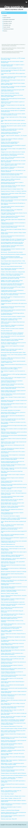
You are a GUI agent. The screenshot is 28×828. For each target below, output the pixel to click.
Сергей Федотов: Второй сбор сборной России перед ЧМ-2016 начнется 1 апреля (13, 307)
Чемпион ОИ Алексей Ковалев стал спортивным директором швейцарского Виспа (11, 381)
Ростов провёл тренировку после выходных (10, 410)
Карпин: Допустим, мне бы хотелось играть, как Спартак (13, 123)
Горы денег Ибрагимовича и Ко (8, 544)
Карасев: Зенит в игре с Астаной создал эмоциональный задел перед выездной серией (13, 442)
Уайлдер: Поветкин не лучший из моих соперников (12, 328)
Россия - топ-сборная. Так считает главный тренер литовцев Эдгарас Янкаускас (12, 525)
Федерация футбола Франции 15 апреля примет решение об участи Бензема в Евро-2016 (12, 174)
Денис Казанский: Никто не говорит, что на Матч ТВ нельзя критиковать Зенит (12, 710)
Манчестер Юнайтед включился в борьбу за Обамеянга (13, 254)
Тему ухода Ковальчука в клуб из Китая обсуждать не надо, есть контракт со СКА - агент (13, 614)
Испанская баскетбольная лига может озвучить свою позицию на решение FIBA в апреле (13, 226)
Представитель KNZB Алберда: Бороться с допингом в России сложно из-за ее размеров (13, 413)
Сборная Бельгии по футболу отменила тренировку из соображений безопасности (13, 223)
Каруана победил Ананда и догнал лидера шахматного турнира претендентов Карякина (13, 391)
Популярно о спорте (7, 23)
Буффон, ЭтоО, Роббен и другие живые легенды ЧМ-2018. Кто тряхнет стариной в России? (12, 281)
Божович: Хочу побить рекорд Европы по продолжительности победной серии (10, 143)
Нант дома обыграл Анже (6, 330)
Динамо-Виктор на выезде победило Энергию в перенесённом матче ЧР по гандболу (11, 368)
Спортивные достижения (8, 28)
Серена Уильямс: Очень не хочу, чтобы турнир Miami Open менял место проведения (13, 562)
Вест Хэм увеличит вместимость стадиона (10, 515)
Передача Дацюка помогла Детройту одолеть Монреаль (13, 773)
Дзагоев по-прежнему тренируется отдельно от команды (13, 571)
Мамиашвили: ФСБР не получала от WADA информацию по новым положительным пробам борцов (13, 519)
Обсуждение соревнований (8, 19)
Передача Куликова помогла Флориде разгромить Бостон (14, 775)
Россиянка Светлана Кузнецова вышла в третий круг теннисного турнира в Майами (12, 770)
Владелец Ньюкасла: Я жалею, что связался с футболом (13, 191)
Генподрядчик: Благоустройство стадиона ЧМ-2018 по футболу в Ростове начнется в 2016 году (13, 278)
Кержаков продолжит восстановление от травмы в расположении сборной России (12, 183)
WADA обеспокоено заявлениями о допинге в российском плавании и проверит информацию (14, 432)
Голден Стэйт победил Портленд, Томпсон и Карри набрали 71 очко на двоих (13, 48)
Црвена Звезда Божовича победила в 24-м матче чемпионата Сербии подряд (12, 96)
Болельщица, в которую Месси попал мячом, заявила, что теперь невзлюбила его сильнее (13, 114)
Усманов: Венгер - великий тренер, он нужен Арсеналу (13, 656)
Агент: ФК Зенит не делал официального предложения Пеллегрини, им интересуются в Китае (13, 294)
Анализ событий (6, 27)
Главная (5, 15)
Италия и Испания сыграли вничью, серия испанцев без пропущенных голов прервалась (13, 741)
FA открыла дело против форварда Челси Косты (11, 68)
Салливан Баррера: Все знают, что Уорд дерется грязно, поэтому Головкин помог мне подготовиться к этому (13, 240)
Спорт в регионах (6, 17)
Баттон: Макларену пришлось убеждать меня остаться (13, 796)
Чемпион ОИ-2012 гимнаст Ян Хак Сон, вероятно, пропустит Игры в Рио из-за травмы (12, 500)
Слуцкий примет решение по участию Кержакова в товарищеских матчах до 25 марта (12, 291)
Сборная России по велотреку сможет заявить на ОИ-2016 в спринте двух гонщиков (12, 350)
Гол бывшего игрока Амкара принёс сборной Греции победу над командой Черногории (12, 707)
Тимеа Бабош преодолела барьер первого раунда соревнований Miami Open (12, 497)
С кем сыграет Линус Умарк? (7, 793)
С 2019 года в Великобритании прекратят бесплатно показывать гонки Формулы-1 (12, 449)
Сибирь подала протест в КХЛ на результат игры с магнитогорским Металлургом (12, 654)
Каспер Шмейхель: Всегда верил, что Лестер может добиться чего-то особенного (12, 168)
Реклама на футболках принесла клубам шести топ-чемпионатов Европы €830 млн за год (12, 462)
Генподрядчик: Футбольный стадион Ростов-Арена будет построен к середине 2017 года (13, 77)
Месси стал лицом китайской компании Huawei (11, 266)
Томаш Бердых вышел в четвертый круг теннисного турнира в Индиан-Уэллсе (12, 644)
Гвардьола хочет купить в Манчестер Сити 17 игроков (13, 151)
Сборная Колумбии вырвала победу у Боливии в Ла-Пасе (14, 728)
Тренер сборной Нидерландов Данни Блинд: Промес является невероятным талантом (13, 388)
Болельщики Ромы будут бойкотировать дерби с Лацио (13, 352)
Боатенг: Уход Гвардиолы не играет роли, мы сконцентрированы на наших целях (11, 791)
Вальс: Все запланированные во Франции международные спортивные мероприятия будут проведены (12, 257)
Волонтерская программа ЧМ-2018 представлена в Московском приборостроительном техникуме (12, 284)
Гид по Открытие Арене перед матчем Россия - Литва (13, 260)
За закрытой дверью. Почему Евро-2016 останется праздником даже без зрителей (12, 246)
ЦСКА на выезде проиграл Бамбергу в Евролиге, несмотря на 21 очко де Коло (12, 744)
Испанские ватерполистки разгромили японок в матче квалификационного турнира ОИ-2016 (13, 197)
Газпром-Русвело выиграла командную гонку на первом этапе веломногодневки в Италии (13, 676)
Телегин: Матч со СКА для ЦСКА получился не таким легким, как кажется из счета (13, 158)
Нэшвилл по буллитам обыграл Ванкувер (10, 810)
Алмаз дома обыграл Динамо (7, 698)
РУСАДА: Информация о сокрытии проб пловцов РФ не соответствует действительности (13, 559)
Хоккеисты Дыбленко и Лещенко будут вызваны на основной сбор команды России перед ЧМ (12, 556)
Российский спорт (7, 25)
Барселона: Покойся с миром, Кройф (9, 593)
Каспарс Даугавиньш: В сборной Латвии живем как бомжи (14, 177)
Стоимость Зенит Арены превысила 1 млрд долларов (13, 271)
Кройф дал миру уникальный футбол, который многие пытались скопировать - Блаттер (13, 605)
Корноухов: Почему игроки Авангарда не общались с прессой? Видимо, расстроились (13, 45)
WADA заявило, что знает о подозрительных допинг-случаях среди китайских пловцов (12, 764)
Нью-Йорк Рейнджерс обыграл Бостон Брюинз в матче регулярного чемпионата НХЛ (13, 465)
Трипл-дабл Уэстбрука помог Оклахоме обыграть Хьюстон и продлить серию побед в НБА (14, 213)
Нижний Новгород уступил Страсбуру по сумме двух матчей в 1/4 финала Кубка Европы (12, 459)
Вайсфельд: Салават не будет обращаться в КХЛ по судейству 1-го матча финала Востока (12, 507)
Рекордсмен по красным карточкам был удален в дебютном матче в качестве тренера (12, 528)
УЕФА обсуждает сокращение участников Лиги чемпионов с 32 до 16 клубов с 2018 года (14, 468)
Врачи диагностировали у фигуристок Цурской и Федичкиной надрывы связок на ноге (11, 618)
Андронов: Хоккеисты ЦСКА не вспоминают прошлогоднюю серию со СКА (10, 180)
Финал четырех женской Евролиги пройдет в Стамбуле (13, 108)
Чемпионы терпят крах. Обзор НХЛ (9, 818)
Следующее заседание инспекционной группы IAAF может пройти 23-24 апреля (12, 90)
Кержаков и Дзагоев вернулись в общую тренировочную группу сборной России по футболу (13, 813)
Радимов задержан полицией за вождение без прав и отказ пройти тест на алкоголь (13, 599)
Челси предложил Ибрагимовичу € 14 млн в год (11, 726)
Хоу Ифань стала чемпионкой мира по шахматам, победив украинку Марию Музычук (12, 129)
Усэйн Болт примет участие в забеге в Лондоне (11, 490)
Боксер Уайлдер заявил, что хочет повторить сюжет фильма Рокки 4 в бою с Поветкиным (12, 503)
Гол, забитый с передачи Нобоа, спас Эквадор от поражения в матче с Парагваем (12, 778)
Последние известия (7, 21)
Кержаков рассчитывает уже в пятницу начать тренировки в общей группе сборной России (14, 541)
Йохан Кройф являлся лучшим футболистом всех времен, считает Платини (12, 608)
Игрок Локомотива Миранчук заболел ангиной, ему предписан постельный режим (12, 747)
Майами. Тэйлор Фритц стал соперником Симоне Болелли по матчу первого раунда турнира (12, 274)
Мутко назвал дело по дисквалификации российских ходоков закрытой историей (12, 535)
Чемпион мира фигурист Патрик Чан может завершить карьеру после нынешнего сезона (13, 186)
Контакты (5, 30)
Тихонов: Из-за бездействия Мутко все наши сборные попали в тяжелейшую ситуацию (13, 419)
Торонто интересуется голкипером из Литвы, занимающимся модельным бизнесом (11, 133)
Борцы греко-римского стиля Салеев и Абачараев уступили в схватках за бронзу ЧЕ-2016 (12, 340)
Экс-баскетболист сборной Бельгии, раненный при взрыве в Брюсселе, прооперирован (12, 155)
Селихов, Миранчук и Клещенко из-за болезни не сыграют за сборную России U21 (12, 672)
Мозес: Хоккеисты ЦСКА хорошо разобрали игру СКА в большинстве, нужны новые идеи (13, 731)
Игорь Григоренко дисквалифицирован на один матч (12, 602)
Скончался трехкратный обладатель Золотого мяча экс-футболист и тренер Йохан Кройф (13, 591)
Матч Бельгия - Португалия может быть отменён (12, 252)
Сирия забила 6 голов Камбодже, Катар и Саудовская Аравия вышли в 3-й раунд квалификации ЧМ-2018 (13, 720)
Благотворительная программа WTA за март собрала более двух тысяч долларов (13, 288)
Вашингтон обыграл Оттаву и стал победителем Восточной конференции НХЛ (11, 210)
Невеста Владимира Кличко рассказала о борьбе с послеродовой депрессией (12, 513)
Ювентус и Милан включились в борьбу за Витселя (12, 546)
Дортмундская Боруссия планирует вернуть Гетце (12, 189)
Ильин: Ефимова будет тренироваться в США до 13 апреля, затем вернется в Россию (12, 269)
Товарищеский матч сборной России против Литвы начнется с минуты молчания (12, 385)
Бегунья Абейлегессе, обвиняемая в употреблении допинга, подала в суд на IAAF (12, 326)
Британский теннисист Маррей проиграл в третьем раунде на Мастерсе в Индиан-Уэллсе (12, 647)
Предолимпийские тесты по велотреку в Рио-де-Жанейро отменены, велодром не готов (14, 738)
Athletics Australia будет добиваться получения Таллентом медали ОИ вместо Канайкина (14, 587)
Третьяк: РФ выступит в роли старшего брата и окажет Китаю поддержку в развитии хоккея (13, 164)
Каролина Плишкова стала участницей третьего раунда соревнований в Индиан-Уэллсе (12, 52)
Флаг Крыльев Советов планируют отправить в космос (13, 316)
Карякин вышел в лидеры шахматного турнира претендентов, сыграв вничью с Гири (11, 319)
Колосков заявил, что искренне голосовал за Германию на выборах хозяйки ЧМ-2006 (13, 87)
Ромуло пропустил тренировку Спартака (10, 93)
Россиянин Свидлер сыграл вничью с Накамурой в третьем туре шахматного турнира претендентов (12, 333)
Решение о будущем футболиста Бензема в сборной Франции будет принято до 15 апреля (13, 217)
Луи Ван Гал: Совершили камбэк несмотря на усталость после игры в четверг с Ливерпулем (13, 343)
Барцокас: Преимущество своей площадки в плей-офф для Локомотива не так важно (13, 717)
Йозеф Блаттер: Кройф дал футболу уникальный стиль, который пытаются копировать (13, 669)
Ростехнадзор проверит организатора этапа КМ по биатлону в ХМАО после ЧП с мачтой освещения (12, 243)
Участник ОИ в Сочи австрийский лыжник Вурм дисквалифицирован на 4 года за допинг (11, 628)
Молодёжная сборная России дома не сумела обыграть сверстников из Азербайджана (13, 695)
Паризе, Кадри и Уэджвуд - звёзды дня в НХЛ (11, 798)
